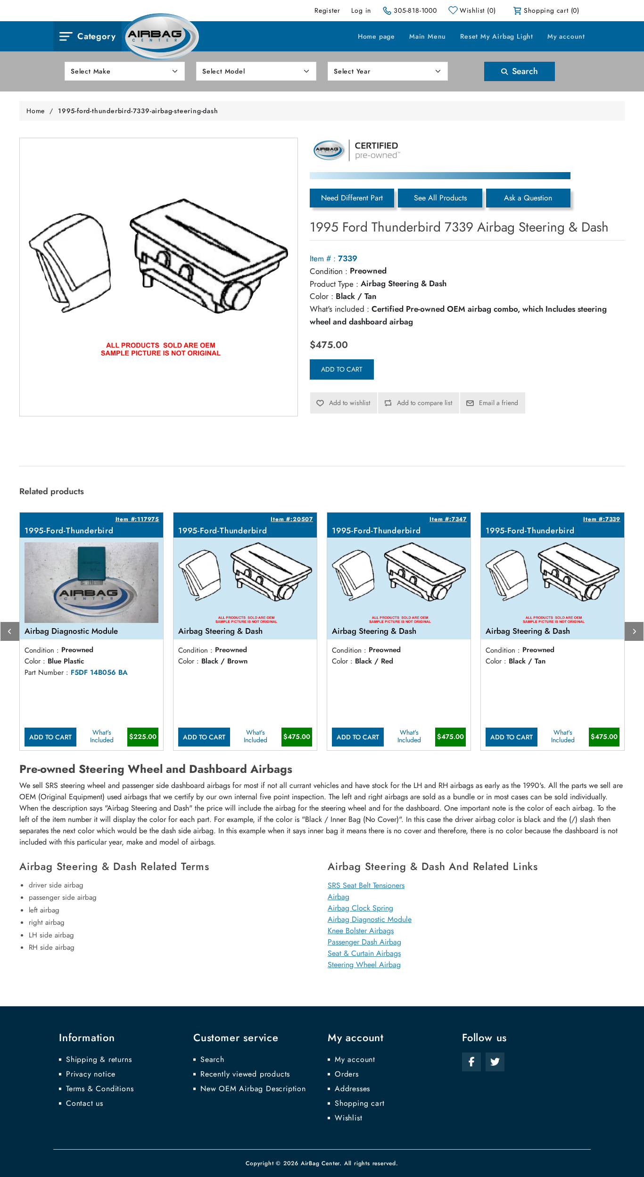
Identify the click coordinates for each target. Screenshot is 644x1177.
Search (524, 71)
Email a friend (498, 402)
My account (566, 36)
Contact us (84, 1103)
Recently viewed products (245, 1074)
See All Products (440, 197)
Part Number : (46, 672)
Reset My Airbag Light (496, 36)
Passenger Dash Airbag (364, 942)
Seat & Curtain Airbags (364, 953)
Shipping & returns (99, 1059)
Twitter (495, 1062)
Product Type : (334, 284)
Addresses (352, 1089)
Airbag (338, 896)
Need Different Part (352, 197)
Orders (347, 1074)
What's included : (339, 309)
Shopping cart (359, 1103)
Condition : (328, 271)
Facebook (471, 1062)
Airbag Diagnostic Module (370, 919)
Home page (376, 36)
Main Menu (427, 36)
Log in (361, 10)
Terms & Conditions (99, 1089)
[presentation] (9, 631)
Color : (321, 296)
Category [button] (96, 36)
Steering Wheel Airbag (364, 964)
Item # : (323, 258)
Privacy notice (91, 1074)
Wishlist (348, 1118)
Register (327, 10)
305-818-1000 (415, 10)
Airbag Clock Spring (360, 908)
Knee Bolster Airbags (361, 930)
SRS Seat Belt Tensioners (366, 885)
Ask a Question (528, 197)
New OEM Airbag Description (253, 1089)
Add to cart (342, 369)
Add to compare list (424, 402)
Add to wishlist (349, 402)
